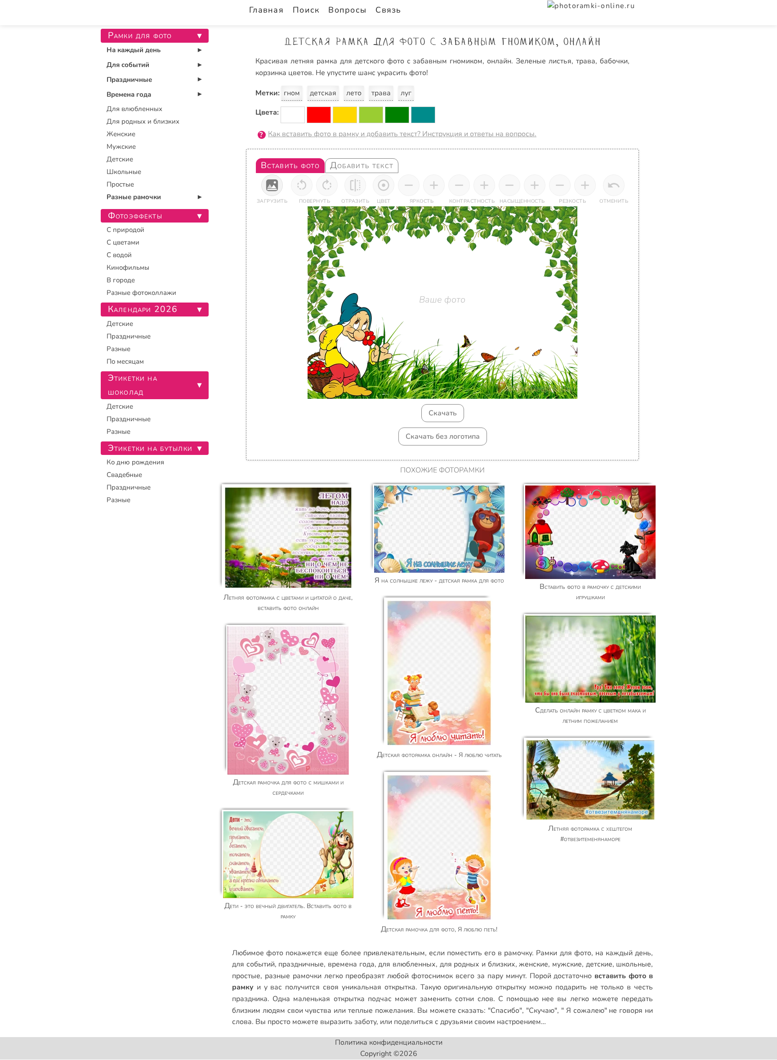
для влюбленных (407, 964)
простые (246, 976)
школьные (633, 964)
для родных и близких (477, 964)
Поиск (306, 9)
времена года (351, 964)
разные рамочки (293, 976)
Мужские (121, 146)
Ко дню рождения (135, 462)
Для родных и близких (143, 121)
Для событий (128, 64)
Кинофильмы (128, 267)
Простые (120, 184)
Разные (118, 348)
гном (292, 93)
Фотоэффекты (135, 216)
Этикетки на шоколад (132, 385)
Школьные (124, 171)
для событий (253, 964)
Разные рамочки (134, 196)
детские (599, 964)
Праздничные (129, 79)
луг (406, 93)
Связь (388, 9)
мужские (567, 964)
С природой (125, 229)
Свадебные (124, 474)
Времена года (129, 94)
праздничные (301, 964)
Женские (121, 133)
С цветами (123, 242)
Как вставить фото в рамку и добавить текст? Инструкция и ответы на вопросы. (402, 134)
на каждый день (623, 953)
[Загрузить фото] (272, 185)
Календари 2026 (143, 309)
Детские (120, 159)
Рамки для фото (563, 953)
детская (323, 93)
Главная (266, 9)
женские (533, 964)
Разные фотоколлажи (141, 292)
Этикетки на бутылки (150, 448)
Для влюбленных (134, 108)
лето (354, 93)
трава (381, 93)
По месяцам (125, 361)
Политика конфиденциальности (388, 1042)
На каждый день (134, 49)
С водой (119, 254)
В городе (121, 280)
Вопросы (347, 9)
